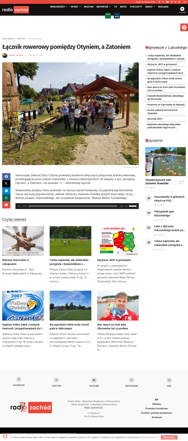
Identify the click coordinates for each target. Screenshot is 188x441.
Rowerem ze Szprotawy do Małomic (166, 104)
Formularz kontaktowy (157, 408)
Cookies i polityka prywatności (156, 412)
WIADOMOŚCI (57, 6)
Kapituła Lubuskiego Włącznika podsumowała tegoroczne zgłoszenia (163, 126)
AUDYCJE (21, 38)
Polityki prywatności (149, 437)
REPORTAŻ (102, 6)
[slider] (133, 205)
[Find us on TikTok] (179, 2)
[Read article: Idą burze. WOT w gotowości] (118, 241)
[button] (184, 27)
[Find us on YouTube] (167, 2)
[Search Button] (185, 2)
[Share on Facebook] (6, 176)
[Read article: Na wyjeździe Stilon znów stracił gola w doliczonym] (70, 306)
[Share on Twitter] (6, 183)
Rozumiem (169, 437)
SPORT (74, 6)
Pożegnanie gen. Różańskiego (164, 213)
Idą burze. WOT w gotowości (114, 260)
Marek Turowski (16, 55)
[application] (77, 206)
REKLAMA (163, 6)
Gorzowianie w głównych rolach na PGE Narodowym (169, 199)
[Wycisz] (126, 206)
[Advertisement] (94, 26)
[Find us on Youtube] (94, 380)
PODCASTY (136, 6)
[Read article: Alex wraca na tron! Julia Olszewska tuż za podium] (118, 306)
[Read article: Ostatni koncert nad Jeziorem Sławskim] (165, 161)
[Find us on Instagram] (171, 2)
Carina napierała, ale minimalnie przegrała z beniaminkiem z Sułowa (69, 262)
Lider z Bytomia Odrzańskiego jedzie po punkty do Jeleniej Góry (168, 228)
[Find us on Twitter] (163, 2)
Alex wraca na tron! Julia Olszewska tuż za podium (112, 326)
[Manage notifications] (5, 435)
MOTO (123, 6)
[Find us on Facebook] (159, 2)
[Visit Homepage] (19, 10)
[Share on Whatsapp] (6, 197)
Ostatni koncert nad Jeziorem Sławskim (158, 181)
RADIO (148, 6)
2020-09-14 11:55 (35, 55)
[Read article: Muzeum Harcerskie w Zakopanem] (23, 241)
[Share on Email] (6, 204)
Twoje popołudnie (35, 38)
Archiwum (157, 417)
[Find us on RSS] (175, 2)
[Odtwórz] (19, 206)
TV (115, 6)
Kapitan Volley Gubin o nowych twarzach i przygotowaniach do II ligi (22, 327)
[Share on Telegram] (6, 190)
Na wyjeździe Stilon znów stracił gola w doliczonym (69, 326)
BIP (156, 399)
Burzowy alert (154, 119)
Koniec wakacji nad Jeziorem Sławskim (162, 112)
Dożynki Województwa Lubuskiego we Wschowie (165, 97)
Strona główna (8, 38)
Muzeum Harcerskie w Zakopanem (15, 262)
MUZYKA (88, 6)
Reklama (156, 403)
